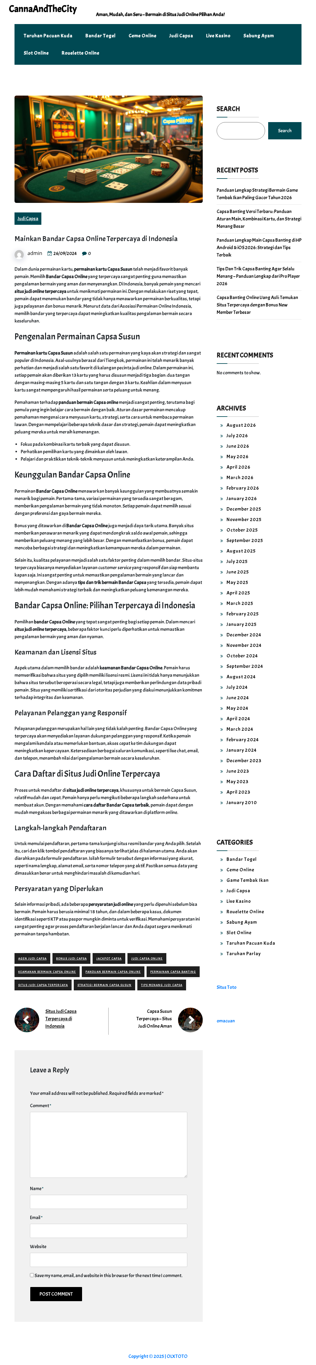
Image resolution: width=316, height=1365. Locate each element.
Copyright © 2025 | (147, 1356)
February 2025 (243, 614)
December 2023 (244, 761)
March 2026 (240, 478)
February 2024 (243, 740)
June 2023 (238, 771)
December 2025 (244, 509)
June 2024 (238, 698)
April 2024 (238, 719)
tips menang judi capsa (161, 985)
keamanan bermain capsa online (47, 972)
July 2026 (237, 436)
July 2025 (237, 561)
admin (34, 253)
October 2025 (242, 530)
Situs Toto (226, 987)
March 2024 (240, 729)
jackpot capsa (109, 958)
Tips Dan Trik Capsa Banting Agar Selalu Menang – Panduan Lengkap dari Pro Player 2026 (258, 276)
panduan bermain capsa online (113, 972)
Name (37, 1189)
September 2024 (245, 666)
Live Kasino (218, 36)
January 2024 (242, 750)
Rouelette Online (80, 53)
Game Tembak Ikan (248, 880)
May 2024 (237, 708)
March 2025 (240, 603)
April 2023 (238, 792)
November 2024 (244, 645)
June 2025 (238, 572)
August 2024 (241, 677)
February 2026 (243, 488)
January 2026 (242, 498)
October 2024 (242, 656)
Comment (40, 1106)
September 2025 (245, 540)
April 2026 (239, 467)
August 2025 (241, 551)
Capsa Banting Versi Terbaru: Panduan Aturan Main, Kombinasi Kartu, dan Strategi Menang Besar (259, 218)
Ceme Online (142, 36)
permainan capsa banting (173, 972)
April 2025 (238, 593)
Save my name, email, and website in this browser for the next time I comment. (108, 1275)
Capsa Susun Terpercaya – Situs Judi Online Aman (154, 1018)
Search (228, 109)
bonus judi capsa (71, 958)
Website (38, 1247)
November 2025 (244, 519)
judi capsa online (147, 958)
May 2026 (238, 457)
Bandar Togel (100, 36)
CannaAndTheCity (43, 9)
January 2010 (242, 803)
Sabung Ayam (258, 36)
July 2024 (237, 687)
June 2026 (238, 446)
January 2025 (242, 624)
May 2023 (237, 782)
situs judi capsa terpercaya (43, 985)
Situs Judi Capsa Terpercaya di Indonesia (61, 1018)
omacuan (226, 1021)
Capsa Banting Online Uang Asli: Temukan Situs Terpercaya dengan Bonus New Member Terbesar (257, 304)
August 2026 (241, 425)
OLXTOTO (177, 1356)
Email (36, 1218)
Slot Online (36, 53)
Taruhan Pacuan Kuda (48, 36)
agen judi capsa (32, 958)
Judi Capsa (181, 36)
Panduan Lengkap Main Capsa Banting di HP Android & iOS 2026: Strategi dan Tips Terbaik (259, 247)
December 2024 (244, 635)
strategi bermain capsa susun (104, 985)
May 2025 (237, 582)
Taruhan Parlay (244, 954)
